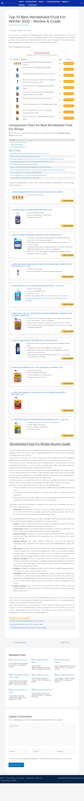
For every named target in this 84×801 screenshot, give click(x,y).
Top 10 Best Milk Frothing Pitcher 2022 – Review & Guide (64, 667)
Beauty (21, 5)
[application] (44, 1)
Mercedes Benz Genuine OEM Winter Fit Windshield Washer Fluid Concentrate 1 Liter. (32, 161)
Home (21, 2)
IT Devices (32, 5)
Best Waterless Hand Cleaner (37, 298)
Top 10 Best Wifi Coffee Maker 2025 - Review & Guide (26, 624)
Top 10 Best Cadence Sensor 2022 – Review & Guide (41, 680)
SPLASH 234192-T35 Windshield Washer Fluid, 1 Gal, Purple (25, 156)
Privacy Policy (10, 778)
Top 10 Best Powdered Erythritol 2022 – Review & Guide (42, 695)
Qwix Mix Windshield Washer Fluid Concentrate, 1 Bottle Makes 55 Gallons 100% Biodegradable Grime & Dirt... (38, 170)
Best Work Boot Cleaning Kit (18, 147)
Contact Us (30, 778)
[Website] (65, 752)
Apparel (65, 2)
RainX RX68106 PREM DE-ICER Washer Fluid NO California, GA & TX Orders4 (29, 153)
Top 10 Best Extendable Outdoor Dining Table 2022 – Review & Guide (18, 682)
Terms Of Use (5, 780)
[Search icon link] (81, 3)
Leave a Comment (15, 25)
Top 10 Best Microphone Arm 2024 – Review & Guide (18, 665)
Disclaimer (20, 778)
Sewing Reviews (53, 2)
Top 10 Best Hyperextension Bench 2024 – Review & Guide (41, 667)
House (40, 2)
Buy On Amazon (68, 63)
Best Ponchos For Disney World (19, 142)
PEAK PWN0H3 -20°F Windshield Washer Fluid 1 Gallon (24, 164)
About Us (38, 778)
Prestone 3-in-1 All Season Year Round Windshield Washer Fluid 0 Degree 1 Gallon (30, 167)
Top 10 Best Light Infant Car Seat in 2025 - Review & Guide (28, 627)
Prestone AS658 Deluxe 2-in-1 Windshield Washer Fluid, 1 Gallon (26, 172)
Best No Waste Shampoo (17, 144)
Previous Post (19, 642)
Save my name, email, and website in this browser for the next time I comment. (41, 759)
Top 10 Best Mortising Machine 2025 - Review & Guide (27, 621)
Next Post (66, 642)
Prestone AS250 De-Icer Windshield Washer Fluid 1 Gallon (24, 178)
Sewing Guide (31, 2)
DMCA (14, 780)
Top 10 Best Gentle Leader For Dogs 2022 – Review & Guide (18, 697)
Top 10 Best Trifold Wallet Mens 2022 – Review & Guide (64, 680)
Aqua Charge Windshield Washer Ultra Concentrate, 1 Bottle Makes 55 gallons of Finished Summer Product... (37, 159)
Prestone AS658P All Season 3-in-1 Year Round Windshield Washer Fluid (28, 175)
